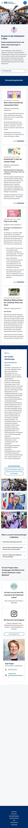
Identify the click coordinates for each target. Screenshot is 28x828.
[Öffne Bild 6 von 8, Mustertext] (14, 482)
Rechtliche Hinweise (14, 818)
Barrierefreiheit (14, 822)
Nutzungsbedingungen (14, 816)
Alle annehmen (14, 473)
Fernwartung (14, 824)
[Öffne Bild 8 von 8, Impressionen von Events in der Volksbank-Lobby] (14, 519)
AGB (14, 820)
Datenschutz (14, 814)
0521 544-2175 (12, 669)
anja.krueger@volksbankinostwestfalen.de (15, 675)
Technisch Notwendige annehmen (14, 469)
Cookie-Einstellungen (14, 466)
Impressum (14, 811)
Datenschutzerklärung (10, 362)
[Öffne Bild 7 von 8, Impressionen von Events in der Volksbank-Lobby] (14, 501)
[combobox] (14, 71)
